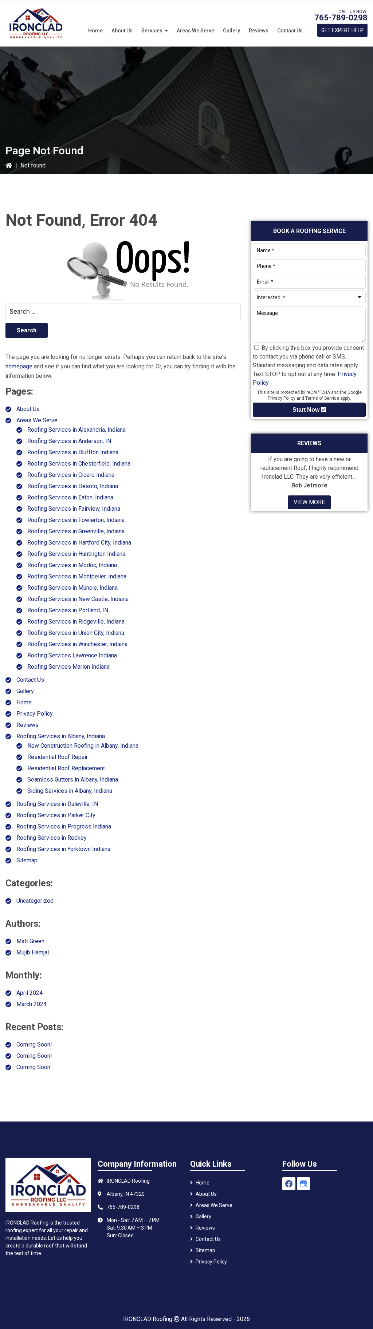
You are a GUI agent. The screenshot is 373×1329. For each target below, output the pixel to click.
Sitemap (27, 860)
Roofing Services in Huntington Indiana (76, 553)
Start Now (306, 410)
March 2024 (31, 1004)
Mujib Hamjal (32, 952)
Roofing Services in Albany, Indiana (60, 736)
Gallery (25, 691)
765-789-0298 (341, 17)
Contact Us (30, 679)
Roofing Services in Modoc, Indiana (72, 565)
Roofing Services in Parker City (55, 815)
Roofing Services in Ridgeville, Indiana (76, 621)
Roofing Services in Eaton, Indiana (70, 497)
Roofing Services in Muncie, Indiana (72, 587)
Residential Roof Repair (57, 757)
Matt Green (30, 941)
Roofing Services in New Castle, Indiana (78, 599)
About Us (28, 409)
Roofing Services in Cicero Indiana (70, 474)
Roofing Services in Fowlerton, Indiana (76, 520)
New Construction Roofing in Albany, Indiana (82, 745)
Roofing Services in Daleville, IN (57, 803)
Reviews (27, 724)
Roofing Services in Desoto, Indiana (72, 486)
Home (24, 702)
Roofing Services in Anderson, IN (69, 441)
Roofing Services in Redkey (51, 837)
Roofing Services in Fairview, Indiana (73, 508)
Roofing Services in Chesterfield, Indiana (78, 463)
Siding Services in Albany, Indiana (69, 790)
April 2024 (29, 992)
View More (309, 502)
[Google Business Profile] (303, 1183)
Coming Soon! (34, 1044)
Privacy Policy (34, 713)
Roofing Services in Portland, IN (67, 610)
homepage (18, 366)
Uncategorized (35, 900)
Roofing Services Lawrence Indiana (72, 655)
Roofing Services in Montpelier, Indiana (76, 576)
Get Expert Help (342, 30)
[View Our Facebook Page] (288, 1183)
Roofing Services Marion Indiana (68, 666)
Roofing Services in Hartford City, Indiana (79, 542)
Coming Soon (33, 1067)
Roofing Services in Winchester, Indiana (77, 644)
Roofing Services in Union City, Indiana (75, 632)
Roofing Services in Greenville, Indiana (76, 531)
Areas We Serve (37, 420)
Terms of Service (322, 398)
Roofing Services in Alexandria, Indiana (76, 429)
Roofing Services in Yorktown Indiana (63, 849)
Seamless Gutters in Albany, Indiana (72, 779)
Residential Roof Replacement (66, 768)
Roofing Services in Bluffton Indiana (72, 452)
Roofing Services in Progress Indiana (63, 826)
